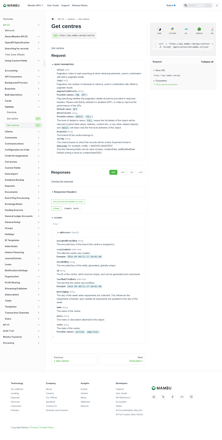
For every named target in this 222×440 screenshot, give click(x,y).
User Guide (53, 5)
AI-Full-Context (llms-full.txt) (129, 414)
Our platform (17, 389)
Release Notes (80, 5)
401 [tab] (131, 172)
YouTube (182, 397)
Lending (15, 393)
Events (84, 389)
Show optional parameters (167, 84)
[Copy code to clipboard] (204, 43)
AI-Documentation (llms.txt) (129, 410)
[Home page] (52, 19)
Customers (16, 406)
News (83, 397)
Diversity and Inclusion (57, 410)
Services (15, 401)
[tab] (56, 208)
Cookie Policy (47, 427)
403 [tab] (140, 172)
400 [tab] (122, 172)
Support (65, 5)
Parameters (161, 80)
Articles (84, 393)
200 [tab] (113, 172)
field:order (62, 145)
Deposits (15, 397)
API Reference (123, 397)
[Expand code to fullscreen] (209, 43)
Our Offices (51, 397)
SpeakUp (50, 401)
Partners (15, 410)
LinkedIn (154, 397)
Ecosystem (121, 401)
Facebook (173, 397)
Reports (85, 406)
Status (170, 5)
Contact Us (51, 406)
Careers (50, 393)
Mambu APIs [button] (34, 5)
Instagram (191, 397)
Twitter (163, 397)
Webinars (85, 401)
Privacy (34, 427)
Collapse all (207, 62)
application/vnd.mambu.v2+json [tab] (68, 202)
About (49, 389)
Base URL (160, 70)
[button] (22, 25)
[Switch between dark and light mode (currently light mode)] (217, 5)
